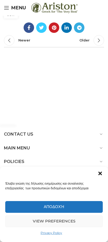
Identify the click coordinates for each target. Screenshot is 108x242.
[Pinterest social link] (54, 27)
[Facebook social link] (29, 27)
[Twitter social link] (41, 27)
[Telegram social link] (79, 27)
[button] (100, 173)
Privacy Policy (51, 233)
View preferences (54, 221)
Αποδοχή (54, 206)
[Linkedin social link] (66, 27)
